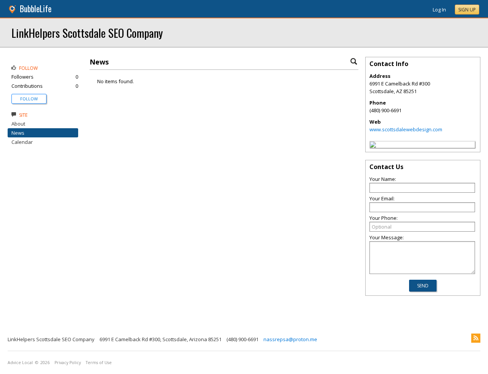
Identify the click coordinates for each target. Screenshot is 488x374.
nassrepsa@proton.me (290, 339)
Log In (439, 9)
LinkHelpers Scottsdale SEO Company (87, 32)
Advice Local (20, 362)
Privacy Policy (68, 362)
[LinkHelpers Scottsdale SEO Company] (373, 145)
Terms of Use (99, 362)
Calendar (22, 142)
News (17, 132)
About (18, 123)
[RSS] (475, 338)
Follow (29, 99)
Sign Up (467, 9)
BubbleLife (35, 9)
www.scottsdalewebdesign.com (405, 129)
